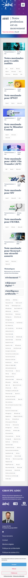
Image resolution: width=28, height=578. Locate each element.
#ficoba (18, 68)
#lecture (8, 407)
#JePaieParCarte (10, 399)
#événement (13, 277)
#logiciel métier (18, 416)
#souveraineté (10, 467)
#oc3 (20, 71)
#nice (16, 427)
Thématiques (9, 269)
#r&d (19, 447)
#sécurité (15, 74)
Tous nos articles (8, 32)
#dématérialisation (11, 368)
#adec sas (19, 302)
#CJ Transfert (9, 328)
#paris (8, 441)
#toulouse (9, 470)
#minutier (13, 71)
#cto (16, 362)
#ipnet (7, 71)
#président (9, 444)
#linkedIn (17, 413)
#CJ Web (19, 328)
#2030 (15, 300)
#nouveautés (9, 436)
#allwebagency (16, 305)
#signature (9, 461)
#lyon (7, 419)
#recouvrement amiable (12, 450)
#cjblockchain (10, 331)
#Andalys (8, 308)
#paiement (17, 439)
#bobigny (8, 317)
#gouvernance (17, 385)
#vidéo (8, 478)
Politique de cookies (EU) (10, 552)
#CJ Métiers (9, 325)
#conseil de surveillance (12, 353)
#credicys (8, 362)
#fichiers (19, 379)
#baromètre (9, 314)
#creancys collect (10, 359)
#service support (17, 458)
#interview (9, 393)
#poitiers (15, 441)
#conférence (17, 348)
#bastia (17, 314)
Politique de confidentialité (18, 576)
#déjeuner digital (10, 284)
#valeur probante (10, 473)
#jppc (20, 399)
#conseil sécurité (10, 356)
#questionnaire (10, 447)
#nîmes (8, 430)
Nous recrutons (7, 536)
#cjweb (18, 339)
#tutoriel (17, 470)
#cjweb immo (9, 342)
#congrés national (11, 351)
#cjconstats (9, 334)
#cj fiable (19, 322)
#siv (21, 74)
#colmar (8, 348)
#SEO (8, 458)
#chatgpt (9, 319)
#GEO (15, 382)
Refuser (14, 568)
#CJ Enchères (10, 322)
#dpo (18, 370)
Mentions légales (8, 544)
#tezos (19, 467)
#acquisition (9, 302)
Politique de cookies (8, 576)
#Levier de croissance (11, 410)
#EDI (14, 373)
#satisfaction (9, 453)
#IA (15, 388)
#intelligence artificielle (12, 292)
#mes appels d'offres (11, 422)
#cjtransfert (9, 339)
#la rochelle (9, 402)
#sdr (17, 453)
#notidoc (16, 430)
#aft (6, 68)
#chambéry (17, 317)
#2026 (8, 300)
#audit (11, 68)
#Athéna (8, 311)
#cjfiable (19, 336)
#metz (8, 424)
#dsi (7, 373)
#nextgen (9, 427)
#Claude (18, 345)
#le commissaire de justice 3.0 (13, 405)
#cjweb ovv (9, 345)
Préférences (14, 573)
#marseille (15, 419)
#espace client (10, 376)
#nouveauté (9, 433)
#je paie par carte (10, 396)
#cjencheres (9, 336)
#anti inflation (18, 308)
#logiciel (8, 416)
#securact (8, 74)
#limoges (8, 413)
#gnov (8, 385)
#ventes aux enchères (12, 475)
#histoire (8, 388)
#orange (8, 439)
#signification (9, 464)
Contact (5, 540)
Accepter (14, 564)
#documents (9, 370)
